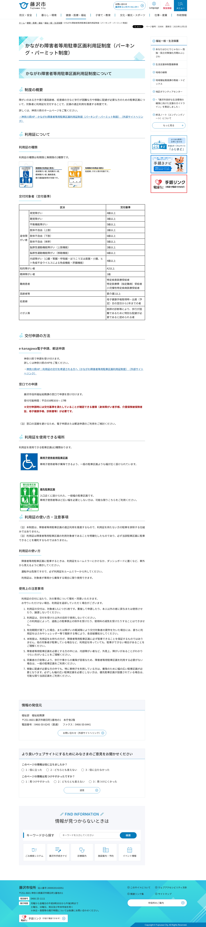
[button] (154, 5)
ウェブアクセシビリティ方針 (172, 887)
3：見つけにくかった (105, 781)
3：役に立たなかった (97, 769)
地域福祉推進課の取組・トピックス (170, 81)
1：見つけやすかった (38, 781)
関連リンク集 (137, 894)
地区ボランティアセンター (169, 91)
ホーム (22, 22)
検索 (128, 835)
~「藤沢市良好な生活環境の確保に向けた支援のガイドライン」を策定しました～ (170, 103)
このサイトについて (140, 887)
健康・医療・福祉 (34, 22)
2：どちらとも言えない (63, 769)
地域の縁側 (161, 72)
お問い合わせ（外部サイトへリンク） (82, 733)
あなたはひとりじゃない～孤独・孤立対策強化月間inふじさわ (170, 52)
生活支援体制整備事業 (167, 64)
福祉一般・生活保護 (53, 22)
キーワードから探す (40, 835)
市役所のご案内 (156, 902)
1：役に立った (34, 769)
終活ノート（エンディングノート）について (170, 116)
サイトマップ (165, 894)
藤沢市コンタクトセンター (127, 5)
